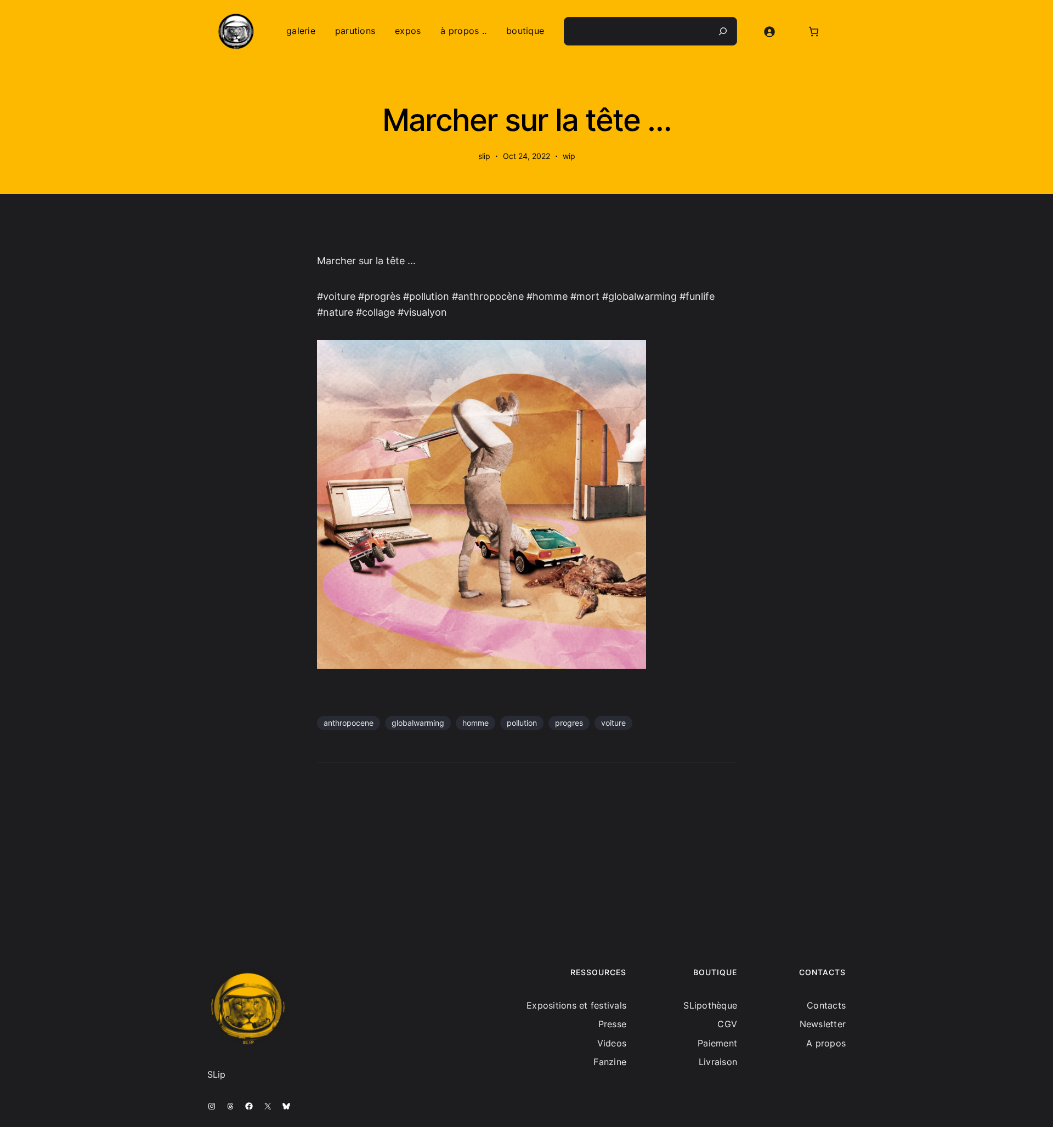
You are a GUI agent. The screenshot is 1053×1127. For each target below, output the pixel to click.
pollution (522, 722)
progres (569, 722)
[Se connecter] (769, 31)
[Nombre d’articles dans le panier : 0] (813, 31)
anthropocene (348, 722)
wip (569, 156)
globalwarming (418, 722)
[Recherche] (722, 31)
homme (475, 722)
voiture (613, 722)
